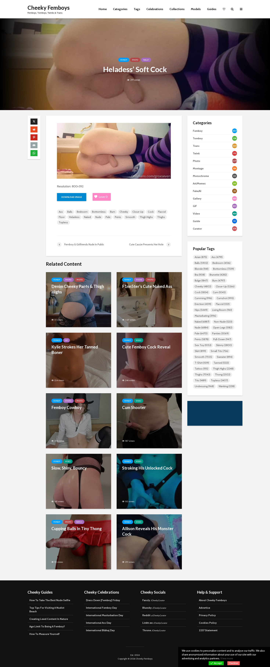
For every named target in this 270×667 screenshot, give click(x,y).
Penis (118, 217)
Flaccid (162, 211)
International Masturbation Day (104, 615)
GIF (66, 340)
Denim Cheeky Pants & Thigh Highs (77, 289)
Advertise (204, 607)
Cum (219, 292)
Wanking (227, 386)
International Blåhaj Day (100, 630)
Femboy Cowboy (66, 407)
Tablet (146, 60)
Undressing (204, 386)
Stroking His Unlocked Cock (147, 468)
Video (138, 340)
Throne (153, 630)
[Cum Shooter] (149, 420)
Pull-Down (222, 339)
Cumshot (225, 298)
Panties (220, 333)
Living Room (222, 310)
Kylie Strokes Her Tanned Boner (74, 349)
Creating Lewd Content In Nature (48, 619)
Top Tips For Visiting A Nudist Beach (46, 609)
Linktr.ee (154, 622)
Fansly (153, 600)
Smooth (130, 217)
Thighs (161, 217)
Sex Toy (203, 345)
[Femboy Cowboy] (78, 420)
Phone (68, 280)
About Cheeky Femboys (213, 600)
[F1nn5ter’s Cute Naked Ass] (149, 299)
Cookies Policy (208, 622)
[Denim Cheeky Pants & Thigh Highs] (78, 299)
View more (226, 658)
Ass (61, 211)
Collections (177, 9)
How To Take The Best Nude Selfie (49, 600)
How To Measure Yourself (44, 634)
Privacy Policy (207, 615)
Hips (201, 310)
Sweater (225, 357)
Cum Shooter (134, 407)
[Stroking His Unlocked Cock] (149, 481)
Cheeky (124, 211)
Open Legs (222, 327)
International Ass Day (98, 622)
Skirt (200, 351)
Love (103, 197)
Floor (62, 217)
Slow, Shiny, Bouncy (69, 468)
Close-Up (137, 211)
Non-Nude (223, 321)
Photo (135, 60)
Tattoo (201, 368)
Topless (63, 222)
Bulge (201, 280)
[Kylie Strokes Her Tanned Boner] (78, 360)
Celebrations (154, 9)
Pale (108, 217)
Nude (98, 217)
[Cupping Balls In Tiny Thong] (78, 541)
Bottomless (99, 211)
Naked (87, 217)
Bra (200, 274)
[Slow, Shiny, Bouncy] (78, 481)
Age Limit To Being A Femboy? (47, 626)
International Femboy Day (101, 607)
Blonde (201, 268)
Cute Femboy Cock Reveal (146, 346)
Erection (203, 304)
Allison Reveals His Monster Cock (148, 531)
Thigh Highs (146, 217)
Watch (79, 522)
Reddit (154, 615)
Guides (211, 9)
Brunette (218, 274)
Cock (151, 211)
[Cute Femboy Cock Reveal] (149, 360)
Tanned (221, 362)
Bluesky (154, 607)
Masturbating (205, 315)
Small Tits (219, 351)
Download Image (71, 197)
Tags (137, 9)
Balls (69, 211)
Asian (201, 257)
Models (196, 9)
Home (103, 9)
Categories (120, 9)
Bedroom (82, 211)
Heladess (74, 217)
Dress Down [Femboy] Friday (103, 600)
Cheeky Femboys (49, 7)
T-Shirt (202, 362)
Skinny (224, 345)
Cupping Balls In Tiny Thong (76, 528)
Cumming (203, 298)
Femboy (123, 60)
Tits (200, 380)
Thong (222, 374)
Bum (112, 211)
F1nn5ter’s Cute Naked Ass (147, 286)
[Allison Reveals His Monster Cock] (149, 541)
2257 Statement (208, 630)
